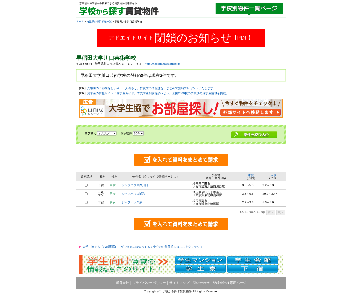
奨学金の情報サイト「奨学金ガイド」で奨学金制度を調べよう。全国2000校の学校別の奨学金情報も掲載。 (158, 93)
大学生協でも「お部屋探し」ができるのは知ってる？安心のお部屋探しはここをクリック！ (143, 246)
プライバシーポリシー (149, 283)
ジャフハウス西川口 (135, 185)
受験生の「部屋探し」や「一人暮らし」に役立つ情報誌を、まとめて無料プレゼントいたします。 (151, 88)
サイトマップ (179, 283)
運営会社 (122, 283)
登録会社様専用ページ (229, 283)
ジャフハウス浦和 (133, 193)
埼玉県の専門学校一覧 (99, 21)
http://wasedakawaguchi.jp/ (163, 63)
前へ (270, 212)
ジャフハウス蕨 (132, 202)
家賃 (251, 175)
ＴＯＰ (80, 21)
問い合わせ (201, 283)
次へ (280, 212)
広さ (273, 175)
